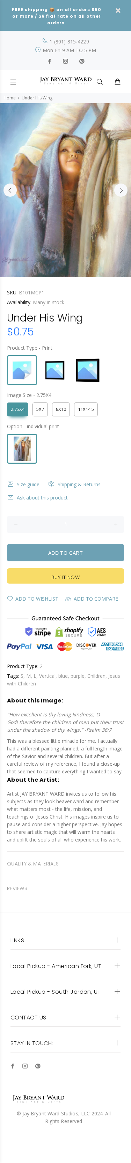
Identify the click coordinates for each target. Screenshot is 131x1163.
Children (96, 676)
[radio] (22, 370)
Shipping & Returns (79, 484)
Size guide (28, 484)
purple (78, 676)
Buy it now (65, 577)
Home (9, 98)
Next (121, 190)
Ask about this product (42, 497)
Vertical (47, 676)
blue (63, 676)
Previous (10, 190)
